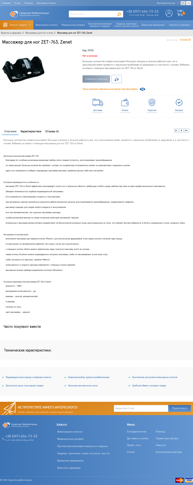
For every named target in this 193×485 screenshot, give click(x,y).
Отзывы (52, 131)
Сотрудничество (136, 431)
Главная (6, 3)
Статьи (131, 452)
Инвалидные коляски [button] (47, 25)
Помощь (28, 3)
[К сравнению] (116, 79)
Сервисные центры (167, 438)
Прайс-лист (134, 445)
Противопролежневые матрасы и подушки (82, 446)
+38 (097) (142, 11)
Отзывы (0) (185, 39)
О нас (17, 3)
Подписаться (179, 408)
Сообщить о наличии (96, 79)
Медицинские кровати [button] (73, 25)
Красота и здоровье (69, 468)
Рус (183, 3)
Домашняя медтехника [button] (153, 25)
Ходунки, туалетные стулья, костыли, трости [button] (126, 25)
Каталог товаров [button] (18, 25)
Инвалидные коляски (69, 432)
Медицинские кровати (70, 439)
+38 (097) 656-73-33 (21, 436)
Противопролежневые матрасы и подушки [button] (100, 25)
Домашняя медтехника (70, 460)
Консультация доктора (169, 452)
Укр (188, 3)
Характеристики (30, 131)
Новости (161, 445)
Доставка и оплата (46, 3)
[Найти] (119, 14)
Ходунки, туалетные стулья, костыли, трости (83, 453)
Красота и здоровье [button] (180, 25)
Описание (10, 131)
